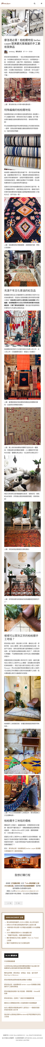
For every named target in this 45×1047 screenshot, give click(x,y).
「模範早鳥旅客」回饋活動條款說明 (19, 935)
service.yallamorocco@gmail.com (27, 891)
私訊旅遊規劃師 (29, 886)
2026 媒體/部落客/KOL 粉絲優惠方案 (19, 932)
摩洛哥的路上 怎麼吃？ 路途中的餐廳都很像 (19, 998)
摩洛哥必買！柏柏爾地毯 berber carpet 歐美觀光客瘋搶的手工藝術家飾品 (22, 43)
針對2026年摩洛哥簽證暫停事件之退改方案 (21, 925)
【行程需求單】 (15, 883)
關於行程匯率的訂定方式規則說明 (18, 943)
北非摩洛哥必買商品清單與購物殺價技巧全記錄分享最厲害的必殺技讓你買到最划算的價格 (21, 967)
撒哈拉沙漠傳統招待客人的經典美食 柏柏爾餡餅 (20, 1003)
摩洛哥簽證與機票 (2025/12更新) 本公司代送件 (23, 922)
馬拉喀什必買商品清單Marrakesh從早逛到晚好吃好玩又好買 (22, 1015)
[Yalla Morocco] (6, 3)
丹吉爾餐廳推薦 (9, 961)
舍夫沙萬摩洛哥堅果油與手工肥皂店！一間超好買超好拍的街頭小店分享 (21, 1009)
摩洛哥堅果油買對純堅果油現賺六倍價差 (18, 980)
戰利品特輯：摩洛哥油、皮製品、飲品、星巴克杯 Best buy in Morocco (21, 974)
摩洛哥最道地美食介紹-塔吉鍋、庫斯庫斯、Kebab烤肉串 (22, 992)
